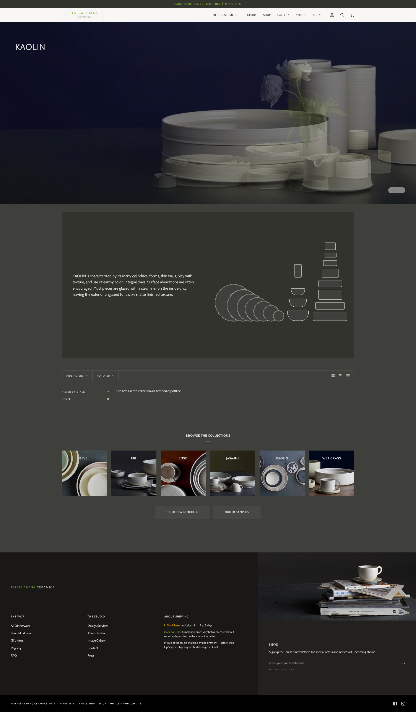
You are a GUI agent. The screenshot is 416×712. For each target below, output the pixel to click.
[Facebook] (395, 703)
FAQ (14, 655)
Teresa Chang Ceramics (31, 703)
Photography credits (125, 703)
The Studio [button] (96, 616)
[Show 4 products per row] (349, 376)
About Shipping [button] (176, 616)
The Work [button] (18, 616)
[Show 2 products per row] (333, 376)
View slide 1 (392, 190)
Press (91, 655)
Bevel (66, 398)
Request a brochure (182, 512)
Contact (93, 648)
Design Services (98, 626)
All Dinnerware (20, 626)
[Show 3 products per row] (340, 376)
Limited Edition (21, 633)
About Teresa (96, 633)
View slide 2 (395, 190)
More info (233, 3)
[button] (225, 15)
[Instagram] (403, 703)
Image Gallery (97, 640)
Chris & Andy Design (92, 703)
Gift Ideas (17, 640)
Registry (16, 648)
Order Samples (237, 512)
